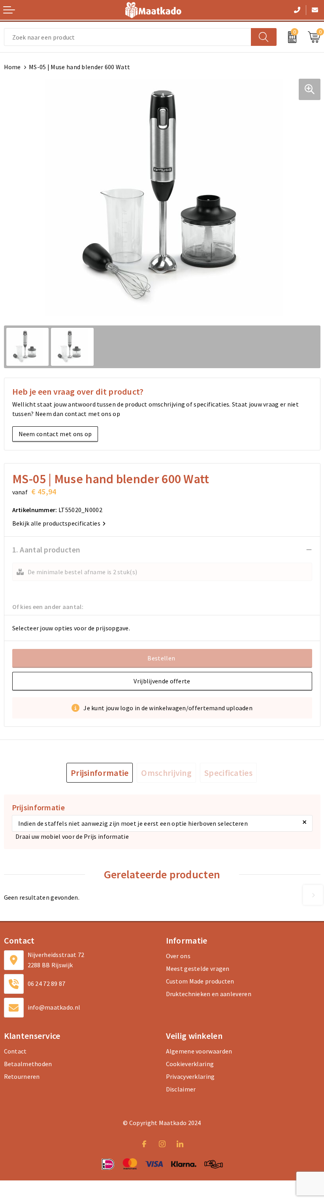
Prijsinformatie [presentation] (100, 772)
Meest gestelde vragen (198, 968)
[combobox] (127, 37)
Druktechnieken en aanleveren (208, 994)
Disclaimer (181, 1089)
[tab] (99, 773)
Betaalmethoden (28, 1064)
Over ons (178, 956)
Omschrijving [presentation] (166, 772)
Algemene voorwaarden (199, 1051)
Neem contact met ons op (55, 434)
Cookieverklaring (190, 1064)
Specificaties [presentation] (228, 772)
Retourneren (22, 1076)
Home (12, 67)
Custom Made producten (200, 981)
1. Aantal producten (46, 549)
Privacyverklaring (190, 1076)
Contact (15, 1051)
